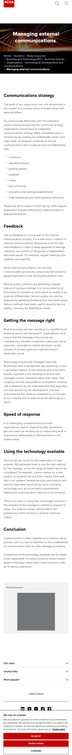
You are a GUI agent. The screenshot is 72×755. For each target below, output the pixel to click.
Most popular (12, 679)
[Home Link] (36, 694)
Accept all (36, 736)
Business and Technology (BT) (24, 59)
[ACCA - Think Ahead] (9, 6)
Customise (36, 750)
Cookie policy (58, 729)
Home (7, 56)
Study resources (36, 56)
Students (19, 56)
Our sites (9, 663)
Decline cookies (36, 743)
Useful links (11, 671)
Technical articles (54, 59)
